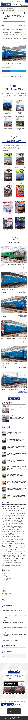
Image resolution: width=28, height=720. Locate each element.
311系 (20, 513)
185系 (3, 510)
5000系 (19, 523)
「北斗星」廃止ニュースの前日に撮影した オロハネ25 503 (13, 389)
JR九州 (17, 541)
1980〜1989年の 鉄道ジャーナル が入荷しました (13, 622)
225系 (14, 512)
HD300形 (12, 541)
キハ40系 (4, 550)
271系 (6, 513)
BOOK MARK (23, 70)
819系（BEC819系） (19, 521)
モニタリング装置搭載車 (7, 562)
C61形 (2, 526)
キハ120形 (15, 551)
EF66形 (11, 536)
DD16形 (12, 526)
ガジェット (4, 597)
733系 (5, 520)
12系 (3, 506)
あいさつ (4, 599)
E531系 (7, 533)
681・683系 (4, 519)
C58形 (24, 524)
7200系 (6, 524)
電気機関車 (6, 576)
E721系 (19, 533)
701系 (9, 518)
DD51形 (15, 526)
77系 (11, 506)
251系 (20, 512)
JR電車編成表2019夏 (20, 113)
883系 (5, 523)
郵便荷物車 (13, 565)
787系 (18, 520)
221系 (6, 512)
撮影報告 (4, 590)
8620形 (12, 524)
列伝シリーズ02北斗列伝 (20, 182)
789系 (21, 520)
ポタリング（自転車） (7, 593)
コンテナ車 (4, 558)
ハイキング (4, 594)
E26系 (3, 529)
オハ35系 (18, 546)
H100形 (3, 541)
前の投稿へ (6, 76)
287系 (14, 513)
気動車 (5, 582)
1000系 (11, 523)
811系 (3, 521)
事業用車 (16, 562)
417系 (21, 515)
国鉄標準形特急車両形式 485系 (8, 230)
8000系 (9, 524)
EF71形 (14, 536)
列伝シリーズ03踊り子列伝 (8, 182)
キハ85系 (4, 551)
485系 (8, 517)
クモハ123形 (19, 556)
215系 (3, 512)
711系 (13, 518)
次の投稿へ (22, 76)
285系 (11, 513)
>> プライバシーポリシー (14, 717)
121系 (17, 508)
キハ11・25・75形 (6, 547)
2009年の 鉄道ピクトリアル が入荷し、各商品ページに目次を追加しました (18, 418)
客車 (25, 25)
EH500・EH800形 (5, 539)
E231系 (22, 529)
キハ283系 (9, 556)
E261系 (15, 531)
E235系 (7, 531)
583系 (19, 517)
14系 (5, 506)
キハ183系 (21, 553)
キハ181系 (15, 553)
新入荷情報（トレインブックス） (9, 573)
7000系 (3, 524)
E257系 (11, 531)
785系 (15, 520)
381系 (11, 515)
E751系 (23, 533)
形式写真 (20, 25)
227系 (17, 512)
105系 (17, 506)
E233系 (3, 531)
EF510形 (12, 538)
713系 (16, 518)
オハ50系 (23, 546)
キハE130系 (13, 556)
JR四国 (10, 543)
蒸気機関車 (6, 579)
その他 (3, 600)
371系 (5, 515)
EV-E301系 (11, 539)
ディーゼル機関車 (7, 578)
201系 (6, 510)
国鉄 (20, 562)
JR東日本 (8, 66)
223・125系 (10, 512)
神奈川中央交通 (9, 563)
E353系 (22, 531)
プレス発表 (13, 560)
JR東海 (23, 543)
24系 (3, 66)
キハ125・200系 (21, 551)
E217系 (17, 529)
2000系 (15, 523)
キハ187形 (9, 555)
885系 (9, 523)
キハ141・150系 (9, 553)
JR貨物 (11, 546)
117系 (11, 508)
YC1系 (15, 546)
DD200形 (19, 526)
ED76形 (9, 534)
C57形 (22, 524)
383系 (15, 515)
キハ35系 (20, 547)
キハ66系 (15, 549)
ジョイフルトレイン (13, 558)
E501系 (3, 533)
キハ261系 (23, 555)
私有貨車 (14, 564)
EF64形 (16, 534)
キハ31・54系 (14, 548)
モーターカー (6, 587)
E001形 (24, 527)
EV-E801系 (16, 539)
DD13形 (8, 526)
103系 (14, 506)
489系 (12, 517)
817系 (12, 521)
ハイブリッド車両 (5, 560)
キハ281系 (4, 556)
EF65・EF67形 (5, 536)
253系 (23, 512)
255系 (3, 513)
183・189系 (22, 508)
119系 (14, 508)
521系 (15, 517)
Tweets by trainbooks (14, 667)
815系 (9, 521)
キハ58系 (10, 549)
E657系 (15, 533)
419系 (23, 515)
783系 (12, 520)
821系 (2, 523)
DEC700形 (16, 527)
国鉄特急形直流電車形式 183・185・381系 (7, 214)
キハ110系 (9, 551)
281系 (8, 513)
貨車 (4, 585)
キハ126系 (3, 553)
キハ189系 (13, 555)
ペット (3, 596)
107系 (21, 506)
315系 (3, 515)
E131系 (13, 529)
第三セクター (20, 564)
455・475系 (4, 517)
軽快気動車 (7, 565)
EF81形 (18, 536)
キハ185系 (4, 555)
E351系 (18, 531)
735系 (9, 520)
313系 (23, 513)
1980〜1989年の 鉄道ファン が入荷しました (12, 640)
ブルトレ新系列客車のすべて (20, 230)
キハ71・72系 (20, 549)
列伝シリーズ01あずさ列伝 (8, 198)
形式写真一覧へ (14, 76)
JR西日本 (5, 546)
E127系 (6, 529)
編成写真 (3, 565)
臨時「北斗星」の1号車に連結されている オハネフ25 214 (13, 314)
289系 (17, 513)
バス (3, 588)
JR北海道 (4, 543)
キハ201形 (18, 555)
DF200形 (20, 527)
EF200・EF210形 (5, 538)
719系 (19, 518)
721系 (23, 519)
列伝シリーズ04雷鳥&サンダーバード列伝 (20, 166)
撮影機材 (4, 591)
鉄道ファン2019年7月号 (7, 113)
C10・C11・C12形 (17, 524)
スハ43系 (22, 558)
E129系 (10, 529)
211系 (17, 510)
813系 (6, 521)
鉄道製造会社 (18, 565)
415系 (17, 515)
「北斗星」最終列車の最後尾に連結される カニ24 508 (12, 289)
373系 (9, 515)
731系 (3, 520)
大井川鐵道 (4, 564)
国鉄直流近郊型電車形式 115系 (20, 214)
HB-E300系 (7, 541)
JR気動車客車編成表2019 (8, 129)
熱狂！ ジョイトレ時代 (20, 198)
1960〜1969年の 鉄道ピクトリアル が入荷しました (13, 610)
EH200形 (16, 538)
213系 (21, 510)
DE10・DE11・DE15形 (8, 528)
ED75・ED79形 (4, 534)
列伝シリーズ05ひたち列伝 (8, 166)
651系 (21, 517)
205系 (9, 510)
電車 (4, 581)
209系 (13, 510)
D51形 (5, 526)
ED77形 (13, 534)
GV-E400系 (21, 539)
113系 (3, 508)
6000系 (22, 523)
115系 (7, 508)
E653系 (11, 533)
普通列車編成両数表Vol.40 (20, 129)
